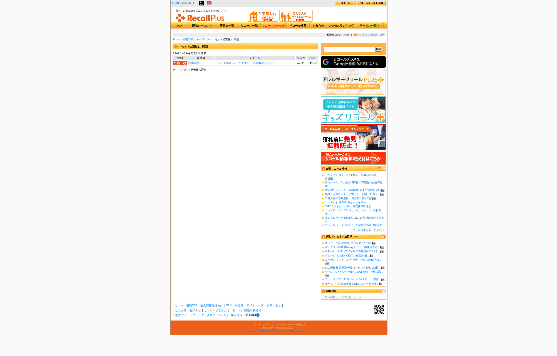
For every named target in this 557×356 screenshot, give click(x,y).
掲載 (312, 57)
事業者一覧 (227, 25)
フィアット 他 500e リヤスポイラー (345, 202)
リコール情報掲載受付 (247, 310)
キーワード (202, 39)
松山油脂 (194, 63)
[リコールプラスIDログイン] (346, 4)
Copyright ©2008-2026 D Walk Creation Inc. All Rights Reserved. (278, 331)
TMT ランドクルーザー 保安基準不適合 (348, 206)
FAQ (229, 305)
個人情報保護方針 (211, 305)
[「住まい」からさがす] (263, 20)
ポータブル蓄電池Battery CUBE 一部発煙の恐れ (352, 247)
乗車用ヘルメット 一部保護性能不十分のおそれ (353, 190)
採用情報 (236, 315)
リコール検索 (297, 25)
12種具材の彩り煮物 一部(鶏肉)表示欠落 (348, 198)
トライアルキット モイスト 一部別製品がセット (245, 63)
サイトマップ (255, 305)
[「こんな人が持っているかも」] (296, 20)
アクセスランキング (341, 25)
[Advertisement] (245, 107)
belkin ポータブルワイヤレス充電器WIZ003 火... (352, 251)
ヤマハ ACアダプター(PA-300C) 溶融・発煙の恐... (354, 271)
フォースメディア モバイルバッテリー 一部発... (353, 279)
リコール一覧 (249, 25)
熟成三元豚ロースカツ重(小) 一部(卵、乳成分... (352, 194)
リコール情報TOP (183, 39)
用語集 (239, 305)
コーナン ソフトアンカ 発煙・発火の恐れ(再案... (353, 259)
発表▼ (301, 57)
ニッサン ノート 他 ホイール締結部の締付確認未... (354, 225)
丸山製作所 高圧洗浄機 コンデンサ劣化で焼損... (353, 267)
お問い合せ (274, 305)
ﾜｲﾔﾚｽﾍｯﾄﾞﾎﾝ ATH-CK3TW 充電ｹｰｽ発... (347, 255)
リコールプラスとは (217, 310)
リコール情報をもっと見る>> (367, 230)
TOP (179, 25)
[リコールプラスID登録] (371, 4)
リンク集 (180, 310)
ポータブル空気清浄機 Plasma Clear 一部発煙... (351, 283)
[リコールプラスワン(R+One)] (252, 315)
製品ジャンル (202, 25)
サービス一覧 (369, 25)
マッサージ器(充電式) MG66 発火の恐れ (348, 243)
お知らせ (318, 25)
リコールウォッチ (273, 25)
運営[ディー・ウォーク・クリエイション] (201, 315)
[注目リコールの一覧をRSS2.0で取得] (383, 237)
